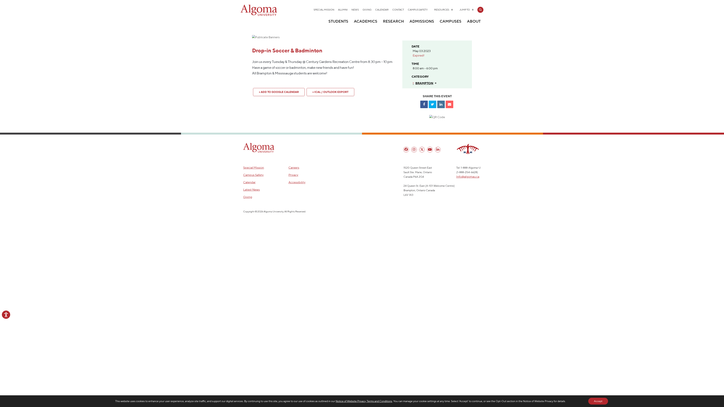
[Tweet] (432, 104)
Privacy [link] (293, 175)
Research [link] (393, 21)
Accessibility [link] (296, 182)
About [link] (474, 21)
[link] (480, 10)
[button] (258, 148)
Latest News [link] (251, 189)
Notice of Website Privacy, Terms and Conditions (364, 401)
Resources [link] (441, 9)
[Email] (449, 104)
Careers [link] (293, 167)
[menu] (406, 149)
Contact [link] (398, 9)
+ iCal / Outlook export (330, 91)
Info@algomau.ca (467, 176)
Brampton (424, 83)
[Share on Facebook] (424, 104)
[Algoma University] (259, 15)
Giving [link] (367, 9)
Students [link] (338, 21)
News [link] (355, 9)
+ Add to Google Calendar (279, 91)
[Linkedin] (441, 104)
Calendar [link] (382, 9)
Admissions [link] (422, 21)
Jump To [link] (464, 9)
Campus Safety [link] (418, 9)
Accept (598, 401)
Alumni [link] (343, 9)
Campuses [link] (450, 21)
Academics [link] (365, 21)
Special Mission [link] (324, 9)
